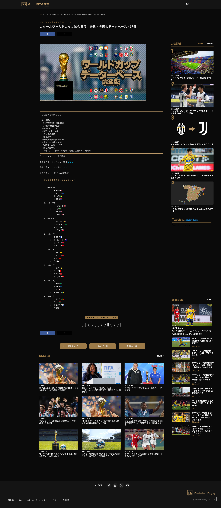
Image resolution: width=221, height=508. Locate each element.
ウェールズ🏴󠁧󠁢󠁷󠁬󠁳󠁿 (59, 214)
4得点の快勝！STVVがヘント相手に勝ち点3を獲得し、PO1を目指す (191, 332)
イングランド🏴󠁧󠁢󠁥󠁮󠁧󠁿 (59, 206)
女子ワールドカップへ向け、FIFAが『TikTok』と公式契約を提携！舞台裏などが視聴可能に (101, 389)
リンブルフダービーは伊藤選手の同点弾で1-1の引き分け (202, 340)
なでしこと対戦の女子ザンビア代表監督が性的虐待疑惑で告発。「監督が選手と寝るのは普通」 (144, 422)
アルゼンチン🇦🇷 (59, 221)
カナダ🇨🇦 (57, 271)
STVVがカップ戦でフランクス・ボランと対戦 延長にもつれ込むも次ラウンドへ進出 (202, 416)
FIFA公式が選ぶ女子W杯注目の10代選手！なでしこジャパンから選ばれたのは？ (58, 388)
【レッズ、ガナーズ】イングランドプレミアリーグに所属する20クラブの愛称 (192, 112)
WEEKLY (200, 43)
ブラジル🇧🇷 (58, 283)
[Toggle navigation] (196, 4)
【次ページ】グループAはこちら (101, 317)
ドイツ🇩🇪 (57, 258)
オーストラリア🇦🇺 (60, 240)
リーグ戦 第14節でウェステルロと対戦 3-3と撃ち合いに (202, 402)
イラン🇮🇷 (57, 209)
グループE (51, 249)
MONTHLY (210, 43)
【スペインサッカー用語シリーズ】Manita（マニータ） (192, 78)
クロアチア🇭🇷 (59, 276)
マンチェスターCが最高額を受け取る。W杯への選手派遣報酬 (58, 421)
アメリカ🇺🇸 (58, 211)
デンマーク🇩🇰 (59, 243)
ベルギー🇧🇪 (58, 268)
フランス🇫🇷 (58, 237)
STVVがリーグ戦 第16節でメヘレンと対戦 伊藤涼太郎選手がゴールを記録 (203, 365)
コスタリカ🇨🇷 (59, 255)
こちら (68, 156)
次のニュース (132, 346)
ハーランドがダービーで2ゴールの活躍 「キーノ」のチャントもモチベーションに (202, 429)
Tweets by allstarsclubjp (182, 225)
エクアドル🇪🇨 (59, 193)
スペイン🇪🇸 (58, 252)
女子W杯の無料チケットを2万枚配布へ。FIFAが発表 (143, 388)
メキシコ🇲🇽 (58, 227)
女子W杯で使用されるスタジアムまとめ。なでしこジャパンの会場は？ (58, 454)
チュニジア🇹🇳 (59, 245)
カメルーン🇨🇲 (59, 292)
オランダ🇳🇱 (58, 199)
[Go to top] (218, 499)
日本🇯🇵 (56, 261)
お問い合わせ (32, 500)
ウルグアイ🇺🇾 (59, 305)
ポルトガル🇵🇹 (59, 299)
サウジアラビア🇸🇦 (60, 224)
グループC (51, 218)
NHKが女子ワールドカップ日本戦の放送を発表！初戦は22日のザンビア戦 (100, 421)
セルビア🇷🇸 (58, 286)
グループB (51, 203)
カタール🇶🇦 (58, 190)
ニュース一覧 (102, 346)
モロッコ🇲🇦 (58, 274)
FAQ (21, 500)
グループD (51, 234)
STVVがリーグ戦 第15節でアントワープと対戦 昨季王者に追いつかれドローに (203, 378)
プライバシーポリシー (50, 500)
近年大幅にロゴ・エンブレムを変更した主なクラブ (192, 144)
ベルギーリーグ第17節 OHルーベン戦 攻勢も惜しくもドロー (202, 352)
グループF (51, 265)
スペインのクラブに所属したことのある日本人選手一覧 (192, 209)
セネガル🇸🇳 (58, 196)
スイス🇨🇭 (57, 289)
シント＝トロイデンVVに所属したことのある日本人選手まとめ (192, 176)
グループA (51, 187)
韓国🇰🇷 (56, 308)
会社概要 (66, 500)
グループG (51, 281)
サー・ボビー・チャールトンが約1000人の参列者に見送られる (202, 390)
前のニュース (73, 346)
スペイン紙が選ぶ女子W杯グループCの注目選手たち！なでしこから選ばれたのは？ (101, 454)
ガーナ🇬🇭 (57, 302)
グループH (51, 296)
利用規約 (11, 500)
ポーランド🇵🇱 (59, 230)
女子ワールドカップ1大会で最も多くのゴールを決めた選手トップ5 (143, 454)
